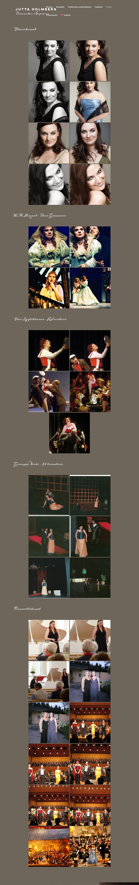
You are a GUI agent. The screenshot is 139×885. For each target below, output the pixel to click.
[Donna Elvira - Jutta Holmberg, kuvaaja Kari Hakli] (49, 246)
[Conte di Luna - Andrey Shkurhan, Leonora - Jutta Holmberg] (49, 536)
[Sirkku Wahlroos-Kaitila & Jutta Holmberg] (90, 681)
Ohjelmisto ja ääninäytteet (79, 7)
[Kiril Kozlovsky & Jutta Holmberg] (49, 681)
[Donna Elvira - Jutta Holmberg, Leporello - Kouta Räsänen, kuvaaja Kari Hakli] (90, 246)
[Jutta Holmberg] (49, 640)
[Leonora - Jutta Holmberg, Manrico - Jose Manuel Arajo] (49, 495)
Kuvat (108, 7)
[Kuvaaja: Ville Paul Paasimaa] (49, 60)
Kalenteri (99, 7)
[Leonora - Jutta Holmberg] (49, 577)
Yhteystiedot (51, 15)
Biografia (60, 7)
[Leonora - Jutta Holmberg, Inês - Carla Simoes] (90, 577)
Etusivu (49, 7)
